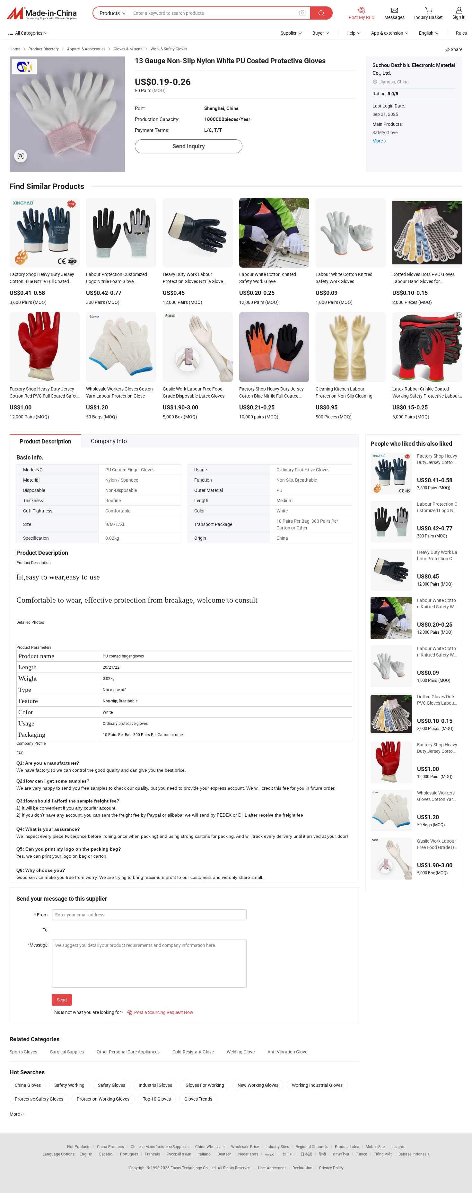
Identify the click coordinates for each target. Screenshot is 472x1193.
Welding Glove (241, 1052)
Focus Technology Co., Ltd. (194, 1167)
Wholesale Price (245, 1146)
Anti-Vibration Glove (287, 1052)
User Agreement (272, 1167)
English (86, 1153)
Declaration (302, 1167)
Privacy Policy (331, 1167)
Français (152, 1153)
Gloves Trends (198, 1099)
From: (41, 915)
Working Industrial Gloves (317, 1085)
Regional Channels (312, 1146)
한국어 (288, 1153)
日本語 (306, 1153)
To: (45, 930)
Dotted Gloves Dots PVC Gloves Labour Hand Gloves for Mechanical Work (436, 699)
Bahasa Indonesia (414, 1153)
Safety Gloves (111, 1085)
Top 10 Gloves (157, 1099)
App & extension (387, 33)
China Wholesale (209, 1146)
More (377, 141)
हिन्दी (322, 1153)
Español (106, 1153)
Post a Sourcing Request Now (160, 1012)
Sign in (459, 17)
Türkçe (361, 1153)
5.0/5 (393, 93)
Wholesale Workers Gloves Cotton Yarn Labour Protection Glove (436, 796)
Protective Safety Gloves (39, 1099)
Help (350, 33)
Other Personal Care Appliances (128, 1052)
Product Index (347, 1146)
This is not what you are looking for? (87, 1012)
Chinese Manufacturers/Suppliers (159, 1146)
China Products (110, 1146)
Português (129, 1153)
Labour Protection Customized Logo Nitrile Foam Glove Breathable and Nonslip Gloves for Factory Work (437, 507)
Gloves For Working (205, 1085)
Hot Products (78, 1146)
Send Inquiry (188, 146)
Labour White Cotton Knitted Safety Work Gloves (436, 651)
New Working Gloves (258, 1085)
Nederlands (248, 1153)
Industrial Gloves (155, 1085)
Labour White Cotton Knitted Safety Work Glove (436, 603)
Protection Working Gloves (103, 1099)
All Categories (28, 33)
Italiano (204, 1153)
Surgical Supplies (67, 1052)
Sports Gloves (23, 1052)
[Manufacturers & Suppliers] (41, 13)
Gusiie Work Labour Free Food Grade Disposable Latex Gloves (437, 844)
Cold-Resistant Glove (193, 1052)
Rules (461, 33)
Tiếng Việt (383, 1153)
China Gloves (28, 1085)
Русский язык (179, 1153)
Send (62, 1000)
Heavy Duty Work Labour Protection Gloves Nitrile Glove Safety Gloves (437, 555)
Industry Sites (277, 1146)
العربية (270, 1153)
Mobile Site (375, 1146)
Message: (38, 945)
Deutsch (224, 1153)
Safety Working (69, 1085)
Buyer (318, 33)
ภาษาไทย (341, 1153)
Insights (398, 1146)
